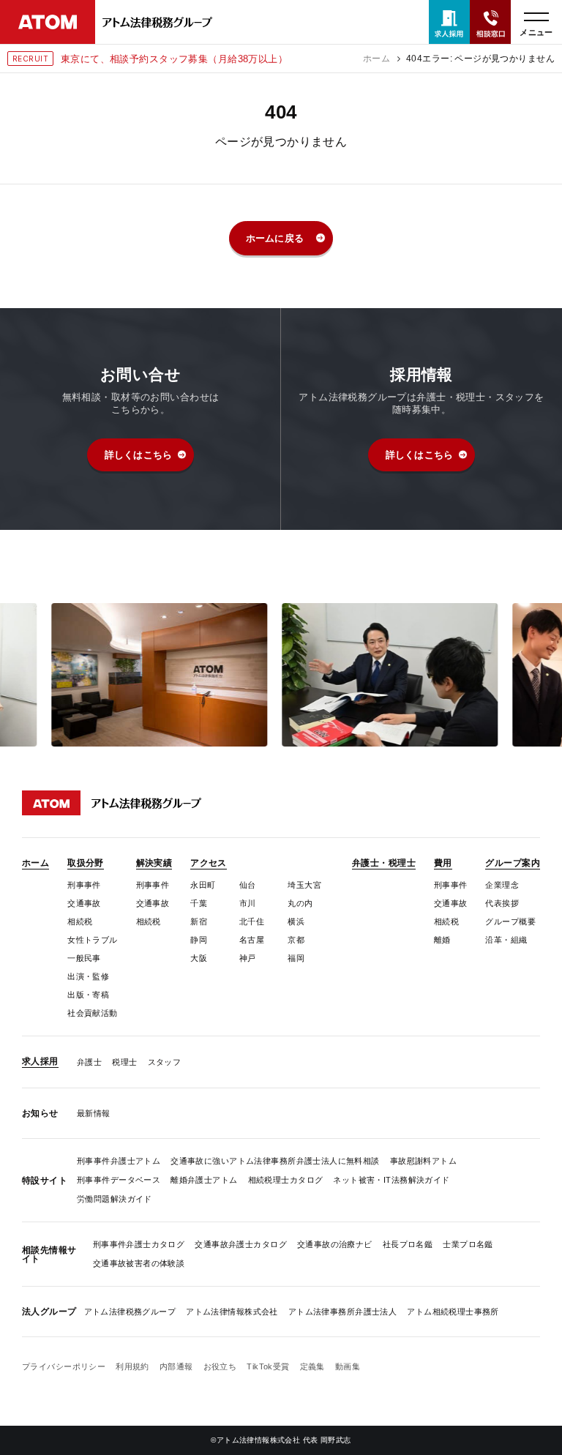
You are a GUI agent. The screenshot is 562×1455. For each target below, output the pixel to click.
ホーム (376, 58)
